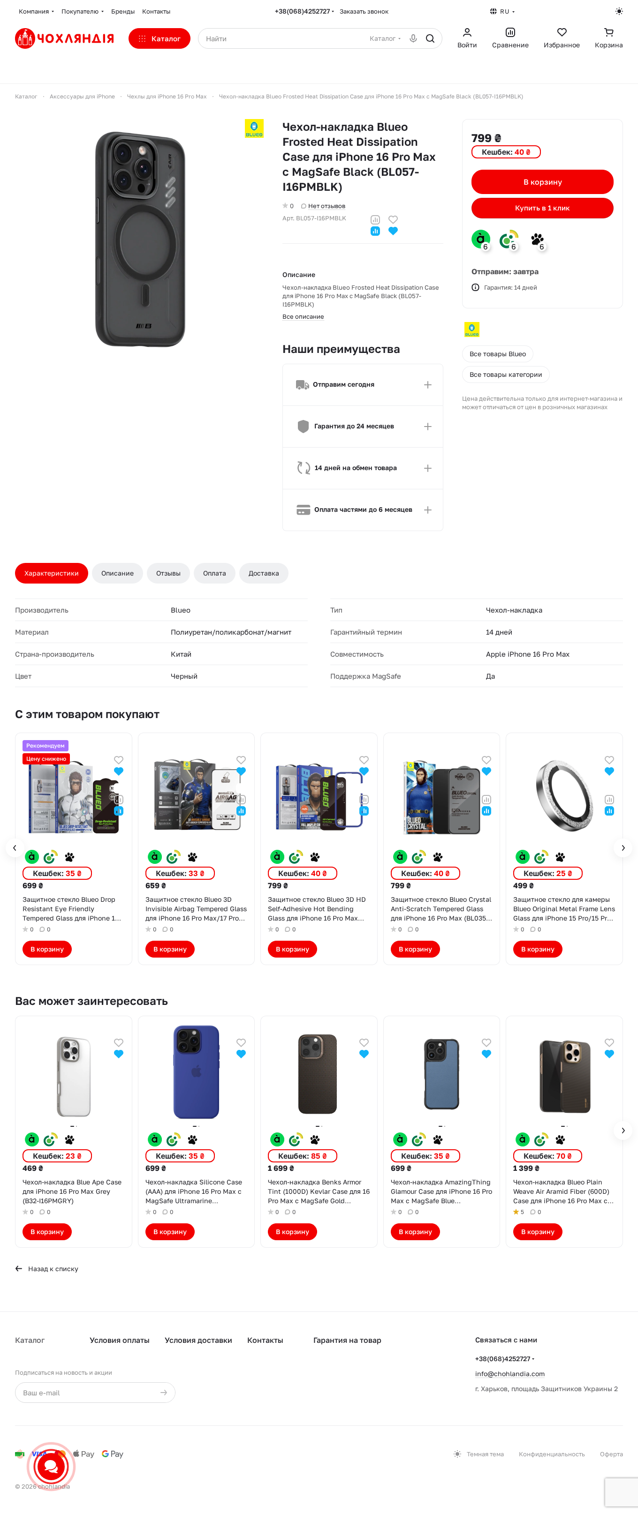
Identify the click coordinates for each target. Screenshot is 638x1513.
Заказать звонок (364, 11)
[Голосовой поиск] (413, 38)
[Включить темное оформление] (619, 11)
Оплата (214, 573)
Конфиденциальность (552, 1454)
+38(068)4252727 (302, 11)
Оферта (611, 1454)
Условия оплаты (120, 1340)
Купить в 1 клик (542, 208)
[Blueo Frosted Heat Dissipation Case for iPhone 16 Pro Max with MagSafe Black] (139, 243)
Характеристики (51, 573)
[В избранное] (393, 219)
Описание (117, 573)
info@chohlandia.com (510, 1374)
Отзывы (168, 573)
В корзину (543, 182)
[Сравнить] (375, 219)
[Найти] (430, 38)
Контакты (265, 1340)
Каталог (30, 1340)
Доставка (264, 573)
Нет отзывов (326, 206)
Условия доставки (198, 1340)
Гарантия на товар (347, 1340)
